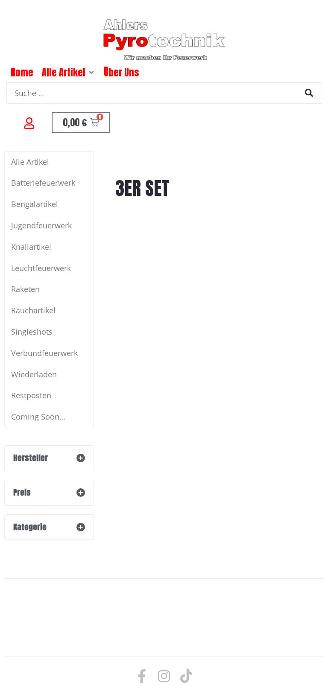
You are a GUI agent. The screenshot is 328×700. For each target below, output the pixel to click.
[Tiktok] (186, 676)
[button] (91, 72)
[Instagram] (164, 676)
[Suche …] (164, 93)
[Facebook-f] (142, 676)
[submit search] (309, 93)
